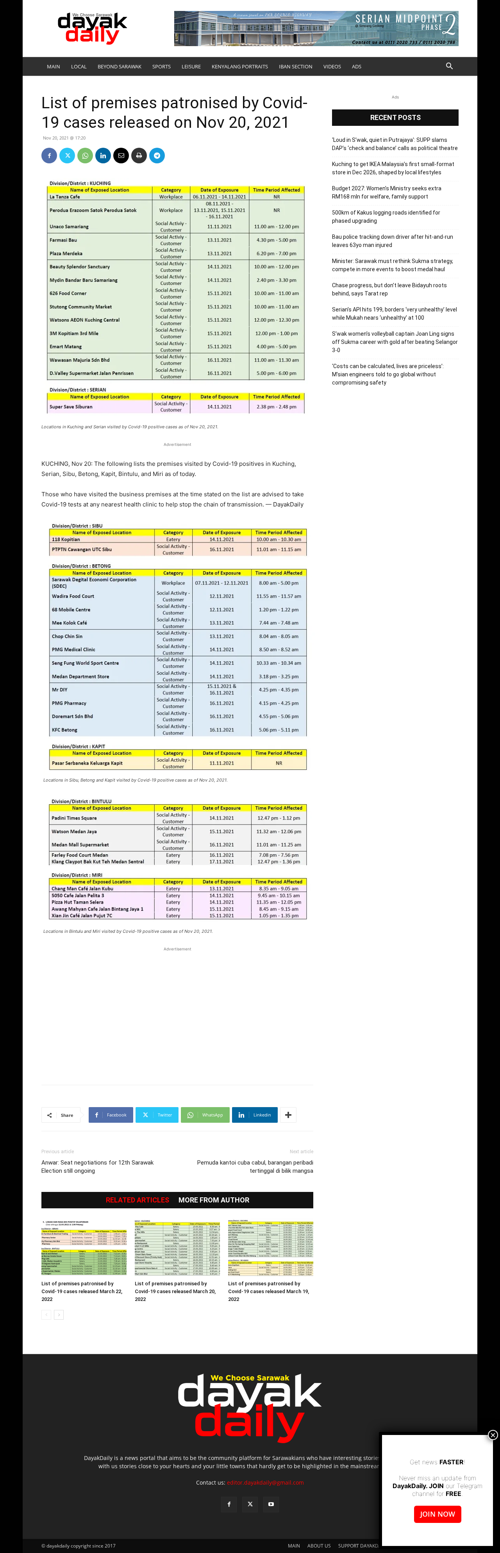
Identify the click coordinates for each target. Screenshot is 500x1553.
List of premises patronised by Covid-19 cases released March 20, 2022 (175, 1291)
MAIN (53, 66)
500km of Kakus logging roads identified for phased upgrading (386, 216)
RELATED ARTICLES (137, 1200)
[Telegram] (157, 155)
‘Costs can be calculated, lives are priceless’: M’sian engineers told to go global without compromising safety (388, 374)
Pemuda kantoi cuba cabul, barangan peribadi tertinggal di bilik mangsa (255, 1166)
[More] (288, 1115)
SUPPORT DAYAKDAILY (363, 1545)
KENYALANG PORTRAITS (240, 66)
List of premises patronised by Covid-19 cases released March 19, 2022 (268, 1291)
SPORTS (161, 66)
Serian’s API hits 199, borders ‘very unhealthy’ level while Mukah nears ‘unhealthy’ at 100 (394, 313)
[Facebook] (49, 155)
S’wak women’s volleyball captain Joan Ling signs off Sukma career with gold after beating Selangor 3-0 (395, 342)
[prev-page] (46, 1315)
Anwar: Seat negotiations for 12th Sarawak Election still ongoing (97, 1166)
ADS (356, 66)
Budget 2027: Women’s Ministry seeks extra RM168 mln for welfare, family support (386, 192)
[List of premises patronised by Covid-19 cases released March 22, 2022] (84, 1247)
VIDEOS (332, 66)
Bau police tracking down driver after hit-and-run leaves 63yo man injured (392, 241)
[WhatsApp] (85, 155)
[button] (449, 67)
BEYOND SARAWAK (119, 66)
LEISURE (191, 66)
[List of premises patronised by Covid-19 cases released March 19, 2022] (270, 1247)
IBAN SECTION (295, 66)
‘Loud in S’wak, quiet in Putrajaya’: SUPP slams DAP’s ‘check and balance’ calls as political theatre (395, 144)
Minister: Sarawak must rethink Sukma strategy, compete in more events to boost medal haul (392, 265)
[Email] (121, 155)
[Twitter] (67, 155)
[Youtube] (271, 1504)
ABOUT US (319, 1545)
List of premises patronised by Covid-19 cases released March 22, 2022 (81, 1291)
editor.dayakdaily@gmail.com (265, 1482)
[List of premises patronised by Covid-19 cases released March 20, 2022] (177, 1247)
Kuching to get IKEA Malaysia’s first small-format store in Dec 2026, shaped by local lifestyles (393, 168)
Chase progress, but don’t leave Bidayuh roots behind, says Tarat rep (389, 289)
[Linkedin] (103, 155)
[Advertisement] (177, 1011)
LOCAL (79, 66)
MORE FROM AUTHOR (214, 1200)
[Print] (139, 155)
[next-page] (59, 1315)
